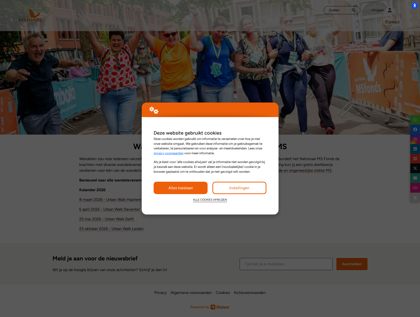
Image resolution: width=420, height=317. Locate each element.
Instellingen (239, 188)
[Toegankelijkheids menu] (415, 5)
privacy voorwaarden (169, 153)
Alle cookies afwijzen (210, 199)
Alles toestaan (180, 188)
